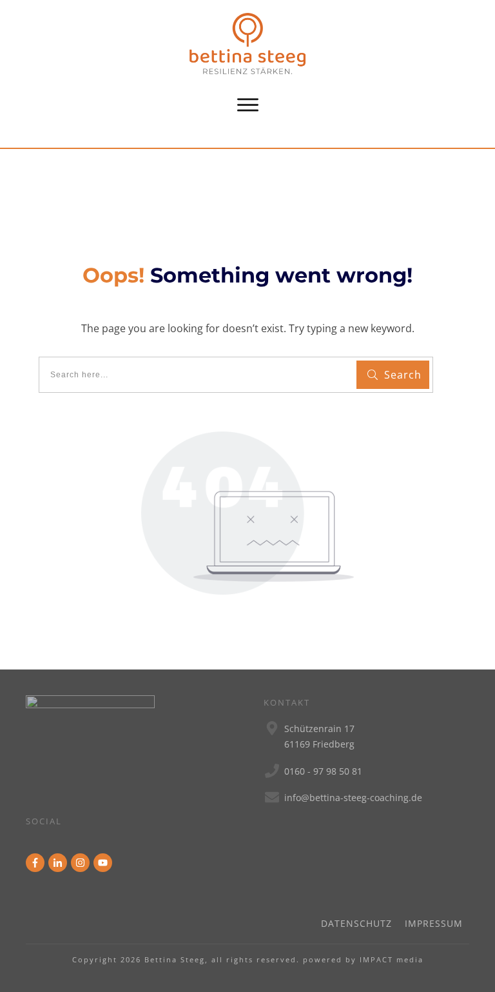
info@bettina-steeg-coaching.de (353, 797)
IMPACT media (391, 959)
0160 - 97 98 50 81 (323, 771)
